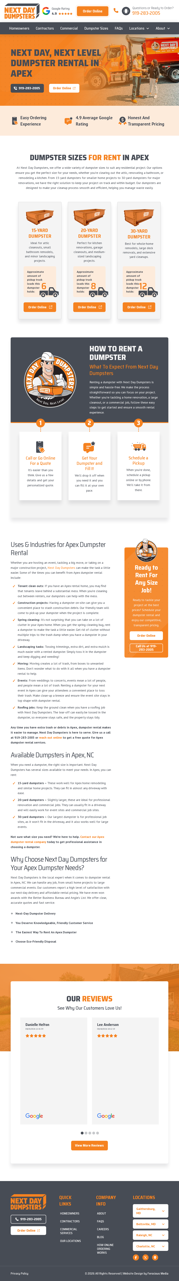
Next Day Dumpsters (61, 568)
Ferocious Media (158, 1273)
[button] (61, 913)
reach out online (50, 737)
